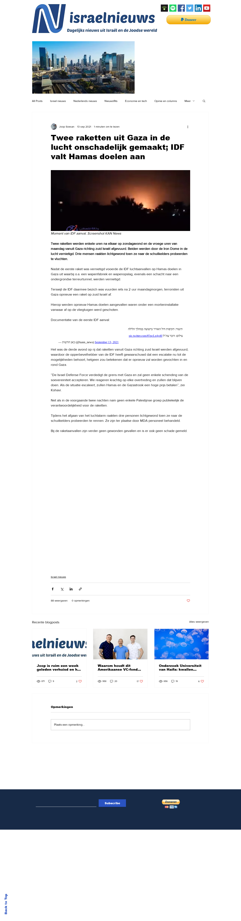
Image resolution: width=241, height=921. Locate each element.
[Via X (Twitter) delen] (62, 589)
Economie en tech (136, 100)
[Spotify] (172, 8)
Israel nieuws (58, 100)
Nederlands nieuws (85, 100)
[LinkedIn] (198, 8)
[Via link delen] (80, 589)
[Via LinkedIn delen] (71, 589)
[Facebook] (181, 8)
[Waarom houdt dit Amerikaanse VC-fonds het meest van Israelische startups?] (120, 644)
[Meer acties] (188, 126)
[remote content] (120, 335)
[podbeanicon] (164, 8)
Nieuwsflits (110, 100)
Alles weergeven (199, 621)
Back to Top (6, 904)
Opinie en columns (165, 100)
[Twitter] (189, 8)
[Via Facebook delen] (52, 589)
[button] (204, 100)
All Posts (37, 100)
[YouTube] (206, 8)
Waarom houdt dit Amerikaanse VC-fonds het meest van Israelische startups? (119, 667)
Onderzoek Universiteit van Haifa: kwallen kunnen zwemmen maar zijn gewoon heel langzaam (181, 667)
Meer (188, 100)
